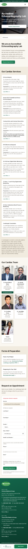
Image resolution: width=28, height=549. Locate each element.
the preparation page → (9, 375)
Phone (5, 446)
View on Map (5, 511)
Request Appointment (14, 26)
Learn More (6, 91)
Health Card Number (8, 437)
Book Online (21, 546)
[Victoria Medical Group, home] (4, 4)
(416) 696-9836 (7, 527)
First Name (6, 417)
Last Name (6, 411)
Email (4, 454)
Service (5, 401)
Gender (5, 424)
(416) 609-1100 (7, 503)
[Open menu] (25, 4)
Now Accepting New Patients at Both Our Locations (14, 1)
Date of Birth (6, 430)
